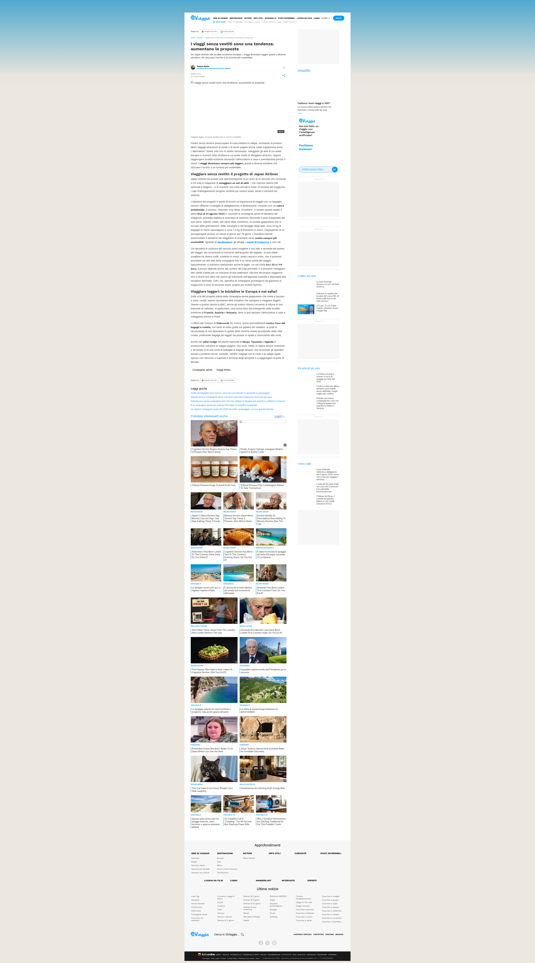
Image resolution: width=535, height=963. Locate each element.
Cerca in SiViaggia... (226, 934)
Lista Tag (195, 896)
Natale (246, 920)
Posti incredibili (286, 18)
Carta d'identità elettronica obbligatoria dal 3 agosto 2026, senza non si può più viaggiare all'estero (327, 474)
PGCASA (263, 954)
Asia (219, 862)
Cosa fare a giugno (330, 900)
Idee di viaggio (220, 18)
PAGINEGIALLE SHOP (251, 954)
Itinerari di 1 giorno (225, 920)
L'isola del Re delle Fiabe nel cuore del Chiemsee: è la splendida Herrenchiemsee (327, 488)
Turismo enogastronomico (303, 897)
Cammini (195, 858)
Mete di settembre (235, 22)
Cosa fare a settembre (332, 911)
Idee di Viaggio (200, 853)
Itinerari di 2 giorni (251, 896)
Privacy (223, 958)
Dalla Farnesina (290, 22)
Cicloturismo (196, 907)
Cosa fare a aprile (304, 920)
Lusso (317, 18)
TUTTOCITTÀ (286, 954)
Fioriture (221, 906)
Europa (220, 858)
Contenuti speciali (303, 934)
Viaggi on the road (304, 902)
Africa (219, 865)
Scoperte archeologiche (276, 904)
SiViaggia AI (270, 18)
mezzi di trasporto (258, 242)
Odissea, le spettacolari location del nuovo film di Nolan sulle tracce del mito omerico (327, 297)
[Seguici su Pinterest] (274, 943)
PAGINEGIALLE (236, 954)
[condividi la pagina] (283, 75)
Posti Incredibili (330, 853)
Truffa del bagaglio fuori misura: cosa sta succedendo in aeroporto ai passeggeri (230, 393)
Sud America (222, 872)
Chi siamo (206, 958)
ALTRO (325, 18)
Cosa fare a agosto (330, 907)
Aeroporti (195, 900)
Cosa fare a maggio (330, 896)
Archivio (339, 934)
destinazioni (224, 242)
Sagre (272, 900)
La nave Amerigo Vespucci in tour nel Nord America (327, 284)
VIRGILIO (225, 954)
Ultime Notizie (249, 858)
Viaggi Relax (223, 369)
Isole (219, 909)
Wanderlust (263, 880)
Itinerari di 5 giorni (251, 900)
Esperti (312, 880)
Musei (246, 913)
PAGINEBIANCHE (274, 954)
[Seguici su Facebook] (261, 943)
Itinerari (220, 913)
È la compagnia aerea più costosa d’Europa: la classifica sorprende (224, 405)
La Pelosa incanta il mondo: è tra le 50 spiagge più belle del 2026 (325, 378)
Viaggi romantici (303, 906)
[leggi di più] (283, 67)
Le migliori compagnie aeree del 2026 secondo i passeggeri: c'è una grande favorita (232, 409)
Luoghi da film (304, 18)
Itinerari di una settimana (250, 908)
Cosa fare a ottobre (330, 914)
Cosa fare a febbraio (305, 913)
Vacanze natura (198, 865)
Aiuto (258, 958)
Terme (272, 913)
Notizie (248, 18)
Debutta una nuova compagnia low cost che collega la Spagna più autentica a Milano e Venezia (238, 401)
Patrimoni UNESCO (278, 896)
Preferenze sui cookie (246, 958)
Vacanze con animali (200, 872)
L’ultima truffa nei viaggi (271, 22)
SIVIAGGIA (302, 954)
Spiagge (273, 909)
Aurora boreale (198, 903)
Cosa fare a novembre (332, 918)
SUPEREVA (332, 954)
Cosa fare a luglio (329, 903)
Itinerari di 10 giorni (252, 903)
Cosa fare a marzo (304, 917)
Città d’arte (196, 911)
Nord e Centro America (227, 869)
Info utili (258, 18)
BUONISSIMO (322, 954)
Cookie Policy (232, 958)
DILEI (294, 954)
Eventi (220, 902)
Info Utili (275, 853)
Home (193, 38)
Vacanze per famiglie (200, 869)
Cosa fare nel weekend (197, 919)
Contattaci (318, 934)
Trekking (273, 917)
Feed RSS (329, 934)
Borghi (194, 862)
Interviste (288, 880)
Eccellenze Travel (252, 22)
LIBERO (218, 954)
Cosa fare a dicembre (331, 922)
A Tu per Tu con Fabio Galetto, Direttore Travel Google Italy (327, 308)
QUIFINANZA (311, 954)
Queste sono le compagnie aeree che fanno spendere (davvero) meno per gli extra (231, 397)
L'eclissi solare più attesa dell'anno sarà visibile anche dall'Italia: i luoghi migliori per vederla (327, 390)
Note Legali (215, 958)
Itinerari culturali (224, 917)
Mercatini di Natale (252, 917)
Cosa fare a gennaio (305, 909)
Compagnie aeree (202, 369)
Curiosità (300, 853)
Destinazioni (236, 18)
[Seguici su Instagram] (267, 943)
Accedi (339, 18)
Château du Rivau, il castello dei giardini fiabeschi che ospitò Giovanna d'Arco (325, 500)
